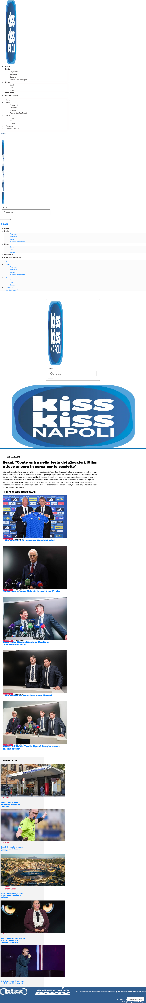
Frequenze (9, 93)
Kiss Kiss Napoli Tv (12, 95)
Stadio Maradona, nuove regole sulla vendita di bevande (12, 895)
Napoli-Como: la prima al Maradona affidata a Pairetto (12, 849)
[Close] (5, 219)
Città (11, 87)
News (7, 82)
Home (7, 66)
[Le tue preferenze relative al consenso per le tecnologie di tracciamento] (135, 999)
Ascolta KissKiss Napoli (18, 80)
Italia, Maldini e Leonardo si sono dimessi (27, 695)
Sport (12, 85)
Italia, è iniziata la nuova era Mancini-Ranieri (29, 540)
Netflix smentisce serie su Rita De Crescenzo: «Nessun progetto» (13, 940)
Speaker (13, 77)
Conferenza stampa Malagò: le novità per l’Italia (31, 591)
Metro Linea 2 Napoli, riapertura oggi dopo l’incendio (10, 804)
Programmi (14, 72)
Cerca (4, 207)
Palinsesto (13, 74)
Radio (7, 69)
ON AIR (4, 224)
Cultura (12, 90)
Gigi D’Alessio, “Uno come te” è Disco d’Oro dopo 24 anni (12, 983)
